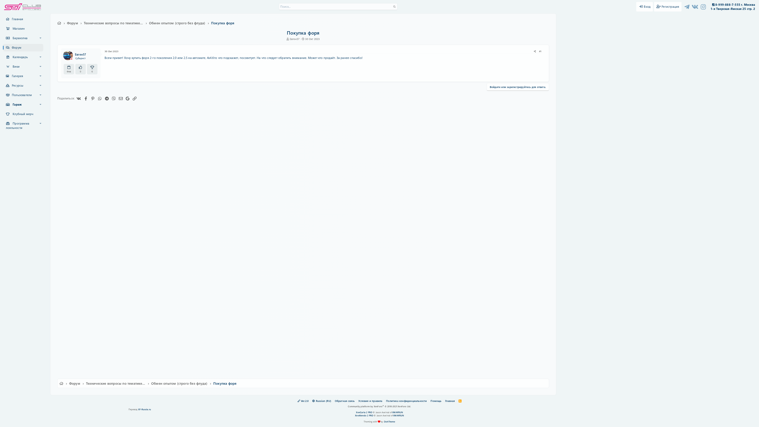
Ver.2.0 (304, 400)
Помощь (435, 400)
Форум (16, 47)
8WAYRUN (397, 412)
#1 (540, 51)
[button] (40, 38)
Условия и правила (370, 400)
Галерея (17, 76)
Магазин (19, 28)
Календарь (20, 57)
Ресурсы (17, 85)
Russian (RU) (323, 400)
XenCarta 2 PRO (364, 412)
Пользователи (22, 95)
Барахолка (20, 38)
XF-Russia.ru (144, 409)
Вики (16, 66)
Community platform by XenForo (379, 406)
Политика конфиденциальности (406, 400)
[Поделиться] (534, 51)
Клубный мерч (23, 114)
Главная (17, 19)
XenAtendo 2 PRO (364, 415)
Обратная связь (345, 400)
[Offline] (71, 59)
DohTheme (389, 421)
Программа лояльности (17, 125)
